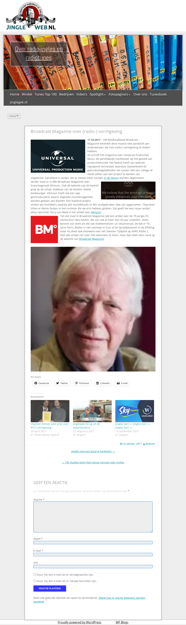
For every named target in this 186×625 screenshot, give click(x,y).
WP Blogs (122, 622)
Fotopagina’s (118, 94)
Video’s (81, 94)
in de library (111, 178)
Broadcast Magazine (91, 239)
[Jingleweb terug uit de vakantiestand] (92, 411)
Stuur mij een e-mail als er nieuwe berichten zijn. (67, 581)
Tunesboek (158, 94)
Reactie (39, 499)
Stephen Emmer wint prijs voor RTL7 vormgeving (49, 425)
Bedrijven (66, 94)
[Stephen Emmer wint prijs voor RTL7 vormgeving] (50, 411)
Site (35, 562)
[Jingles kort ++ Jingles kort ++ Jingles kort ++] (134, 411)
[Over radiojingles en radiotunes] (31, 16)
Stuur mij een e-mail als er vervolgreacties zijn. (65, 574)
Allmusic (96, 212)
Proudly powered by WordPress (79, 622)
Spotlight (96, 94)
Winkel (27, 94)
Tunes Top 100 (46, 94)
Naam (38, 538)
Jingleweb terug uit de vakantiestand (86, 425)
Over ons (140, 94)
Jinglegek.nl (18, 102)
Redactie (150, 443)
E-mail (38, 550)
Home (14, 94)
